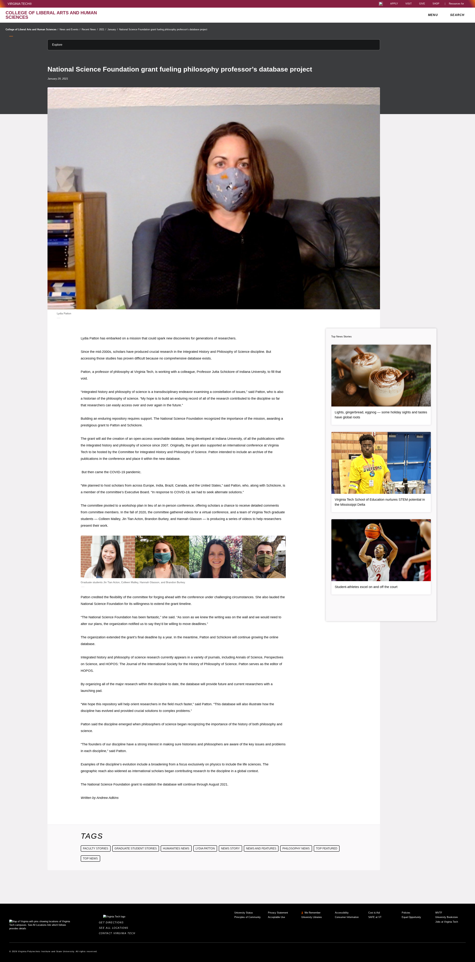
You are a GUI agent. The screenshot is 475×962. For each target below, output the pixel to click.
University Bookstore (446, 917)
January (112, 29)
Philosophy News (296, 848)
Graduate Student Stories (135, 848)
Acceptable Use (276, 917)
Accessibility (342, 912)
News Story (230, 848)
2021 (102, 29)
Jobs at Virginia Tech (446, 921)
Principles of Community (247, 917)
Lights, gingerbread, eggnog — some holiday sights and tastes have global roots (381, 414)
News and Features (261, 848)
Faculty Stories (95, 848)
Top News (90, 858)
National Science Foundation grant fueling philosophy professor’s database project (163, 29)
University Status (243, 912)
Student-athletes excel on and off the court (366, 587)
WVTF (438, 912)
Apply (394, 4)
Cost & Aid (374, 912)
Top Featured (326, 848)
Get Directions (112, 922)
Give (422, 4)
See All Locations (114, 928)
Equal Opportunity (411, 917)
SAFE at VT (374, 917)
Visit (408, 4)
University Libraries (311, 917)
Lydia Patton (205, 848)
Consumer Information (347, 917)
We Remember (312, 912)
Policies (406, 912)
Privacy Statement (278, 912)
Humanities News (176, 848)
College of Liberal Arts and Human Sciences (32, 29)
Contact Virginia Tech (118, 933)
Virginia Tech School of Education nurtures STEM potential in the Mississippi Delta (380, 502)
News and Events (70, 29)
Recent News (90, 29)
